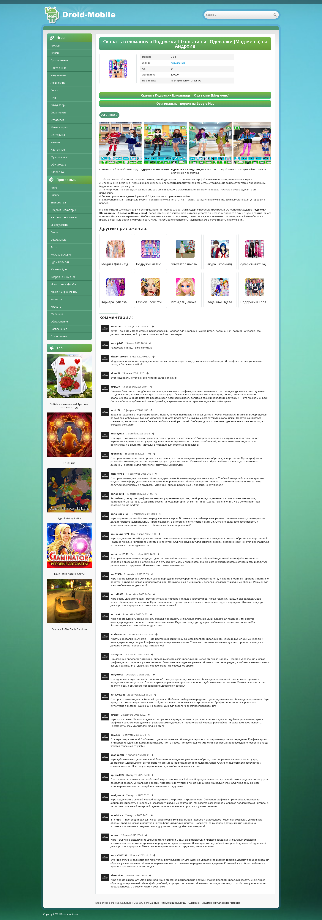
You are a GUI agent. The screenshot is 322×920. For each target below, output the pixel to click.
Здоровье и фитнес (63, 277)
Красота (56, 306)
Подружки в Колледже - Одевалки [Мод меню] (254, 302)
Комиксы (56, 299)
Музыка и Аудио (61, 254)
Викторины (58, 135)
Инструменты (59, 225)
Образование (59, 321)
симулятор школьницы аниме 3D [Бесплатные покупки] (185, 264)
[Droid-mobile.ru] (80, 15)
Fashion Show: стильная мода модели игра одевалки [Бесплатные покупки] (150, 302)
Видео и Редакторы (63, 210)
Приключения (59, 60)
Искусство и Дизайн (63, 284)
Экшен (55, 53)
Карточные (58, 149)
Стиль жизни (59, 336)
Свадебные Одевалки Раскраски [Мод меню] (220, 302)
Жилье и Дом (59, 269)
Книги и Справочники (64, 291)
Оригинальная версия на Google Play (185, 104)
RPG (53, 97)
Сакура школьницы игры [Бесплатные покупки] (220, 264)
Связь (54, 232)
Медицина (57, 314)
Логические (58, 82)
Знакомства (58, 202)
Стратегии (57, 120)
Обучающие (58, 164)
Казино (55, 142)
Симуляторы (59, 105)
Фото (54, 247)
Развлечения (59, 329)
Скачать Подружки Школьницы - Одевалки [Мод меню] (185, 95)
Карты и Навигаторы (64, 217)
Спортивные (58, 112)
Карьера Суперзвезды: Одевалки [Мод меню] (115, 302)
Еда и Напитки (60, 262)
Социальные (58, 239)
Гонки (54, 90)
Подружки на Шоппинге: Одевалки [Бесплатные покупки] (150, 264)
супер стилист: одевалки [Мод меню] (254, 264)
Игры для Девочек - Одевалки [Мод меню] (185, 302)
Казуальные (58, 75)
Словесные (58, 172)
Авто (54, 187)
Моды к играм (59, 127)
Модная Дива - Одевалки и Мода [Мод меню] (115, 264)
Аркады (55, 45)
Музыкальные (59, 157)
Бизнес (55, 195)
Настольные (58, 68)
